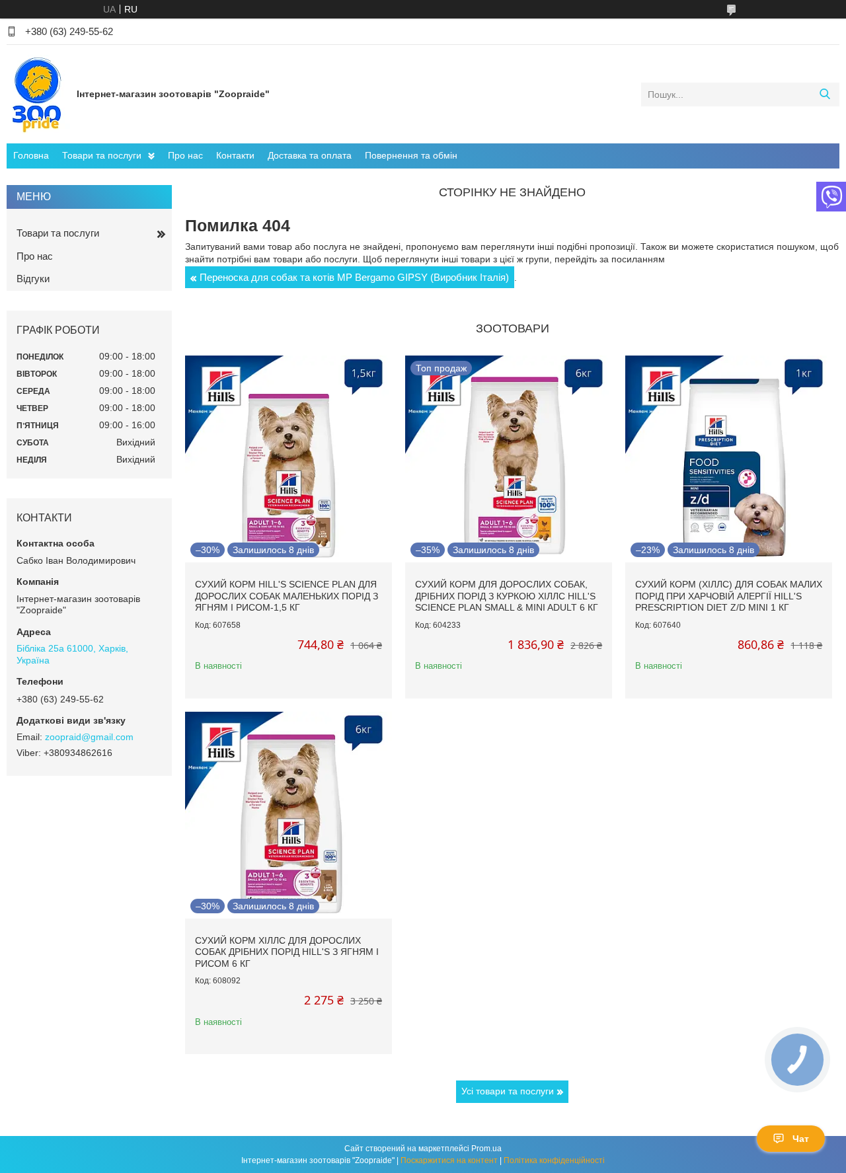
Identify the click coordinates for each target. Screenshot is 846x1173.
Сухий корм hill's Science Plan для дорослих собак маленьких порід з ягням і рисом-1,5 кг (286, 596)
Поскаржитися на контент (449, 1160)
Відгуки (33, 278)
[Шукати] (824, 94)
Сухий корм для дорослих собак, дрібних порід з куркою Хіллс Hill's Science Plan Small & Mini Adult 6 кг (506, 596)
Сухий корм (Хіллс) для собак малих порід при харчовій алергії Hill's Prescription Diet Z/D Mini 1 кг (728, 596)
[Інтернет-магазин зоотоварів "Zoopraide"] (38, 94)
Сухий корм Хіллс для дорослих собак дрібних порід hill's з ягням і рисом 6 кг (287, 952)
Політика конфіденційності (554, 1160)
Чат (800, 1138)
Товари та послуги (101, 155)
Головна (31, 155)
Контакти (235, 155)
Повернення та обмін (411, 155)
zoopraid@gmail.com (89, 737)
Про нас (185, 155)
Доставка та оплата (310, 155)
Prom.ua (486, 1148)
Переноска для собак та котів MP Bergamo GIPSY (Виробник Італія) (354, 277)
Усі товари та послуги (507, 1091)
